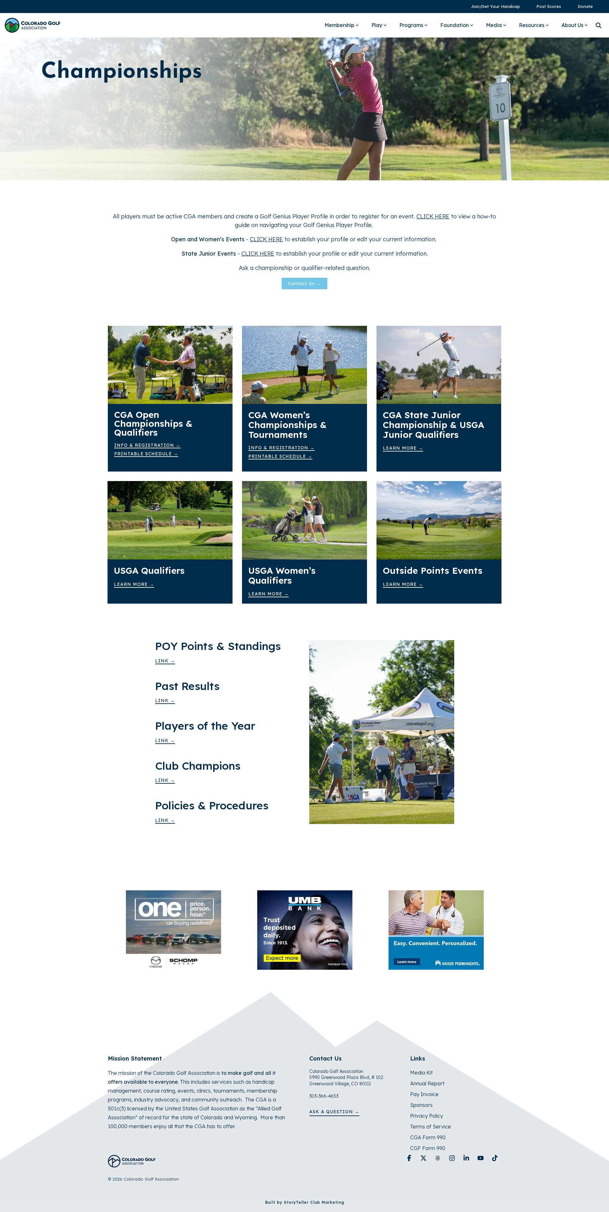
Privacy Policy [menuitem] (426, 1116)
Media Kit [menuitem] (421, 1072)
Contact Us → (304, 283)
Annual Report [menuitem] (427, 1083)
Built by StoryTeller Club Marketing (304, 1202)
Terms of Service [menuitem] (430, 1126)
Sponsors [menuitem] (421, 1105)
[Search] (598, 25)
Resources (531, 25)
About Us (572, 25)
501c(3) (117, 1108)
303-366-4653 (323, 1096)
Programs (411, 25)
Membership (339, 25)
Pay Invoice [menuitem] (424, 1094)
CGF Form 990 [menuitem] (427, 1148)
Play (376, 25)
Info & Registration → (147, 445)
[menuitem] (492, 6)
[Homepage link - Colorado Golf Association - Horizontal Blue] (131, 1164)
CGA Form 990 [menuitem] (428, 1137)
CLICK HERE (266, 239)
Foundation (454, 25)
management (124, 1091)
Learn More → (403, 448)
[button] (410, 1158)
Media (494, 25)
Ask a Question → (334, 1112)
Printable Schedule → (146, 454)
